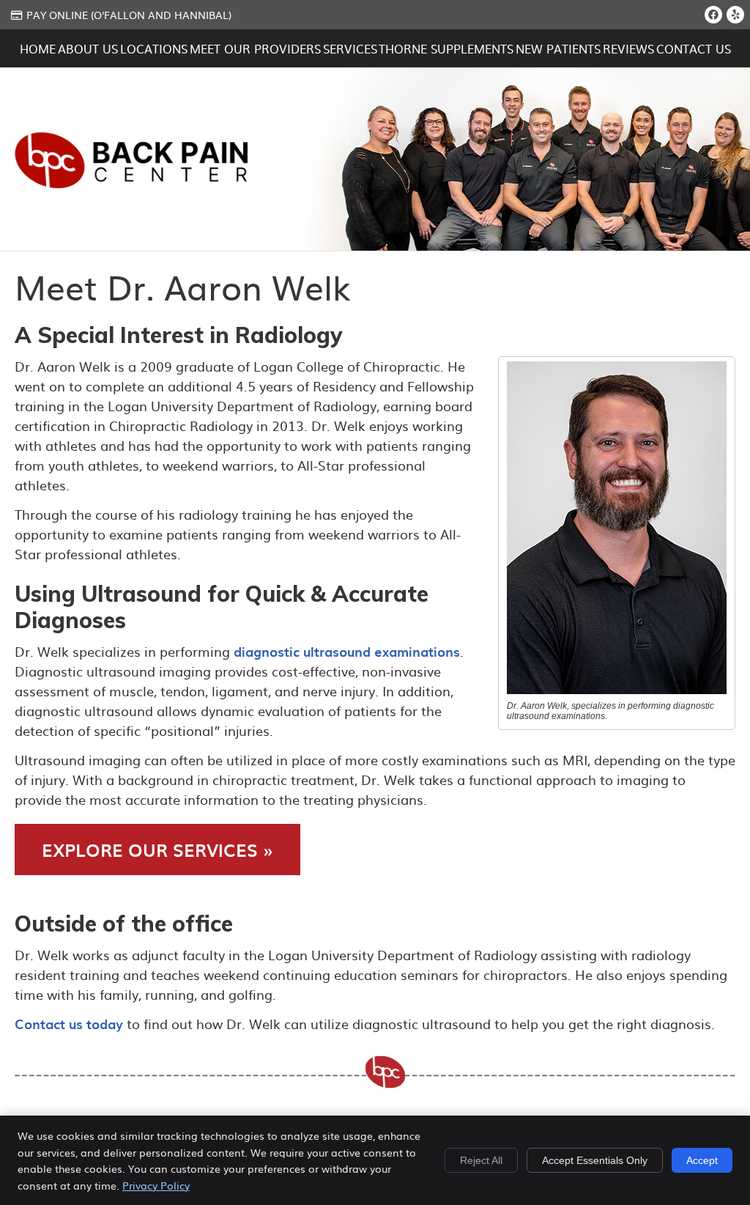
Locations (154, 48)
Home (38, 48)
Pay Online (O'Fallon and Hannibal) (128, 14)
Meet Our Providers (255, 48)
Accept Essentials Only (594, 1160)
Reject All (481, 1160)
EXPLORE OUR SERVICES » (157, 849)
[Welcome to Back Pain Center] (132, 183)
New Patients (558, 48)
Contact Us (693, 48)
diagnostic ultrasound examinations (347, 651)
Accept (702, 1160)
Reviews (628, 48)
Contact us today (69, 1023)
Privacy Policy (156, 1185)
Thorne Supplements (446, 48)
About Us (88, 48)
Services (350, 48)
